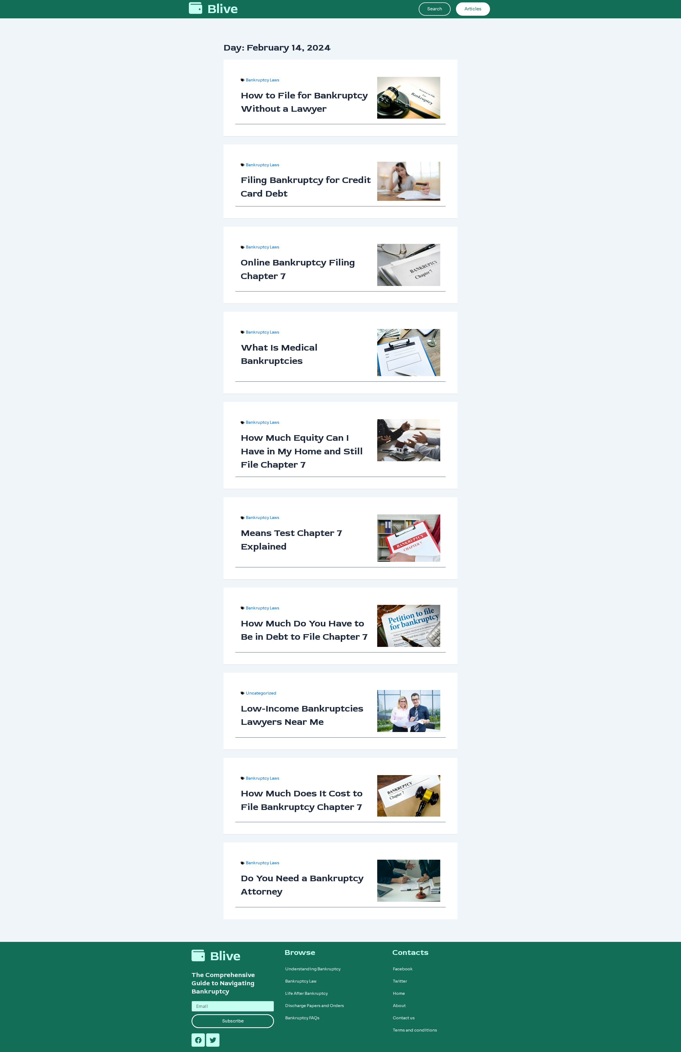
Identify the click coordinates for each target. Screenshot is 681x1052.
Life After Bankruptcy (306, 993)
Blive (222, 9)
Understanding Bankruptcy (312, 968)
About (399, 1005)
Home (399, 993)
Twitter (400, 981)
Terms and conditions (415, 1030)
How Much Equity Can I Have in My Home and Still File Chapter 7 (302, 451)
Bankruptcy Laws (262, 79)
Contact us (404, 1017)
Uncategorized (261, 693)
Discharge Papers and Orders (314, 1005)
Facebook (403, 968)
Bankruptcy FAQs (302, 1017)
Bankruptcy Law (301, 981)
